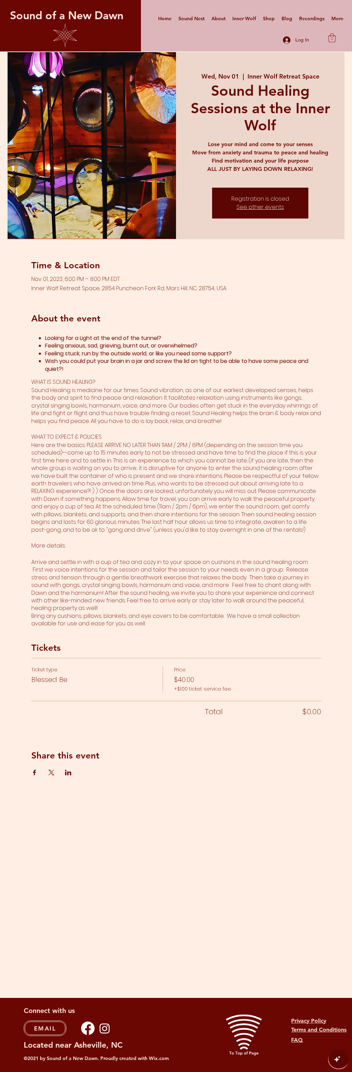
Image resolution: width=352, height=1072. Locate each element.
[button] (332, 37)
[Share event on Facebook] (34, 772)
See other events (260, 207)
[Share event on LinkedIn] (68, 772)
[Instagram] (104, 1028)
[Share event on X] (51, 772)
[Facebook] (88, 1028)
